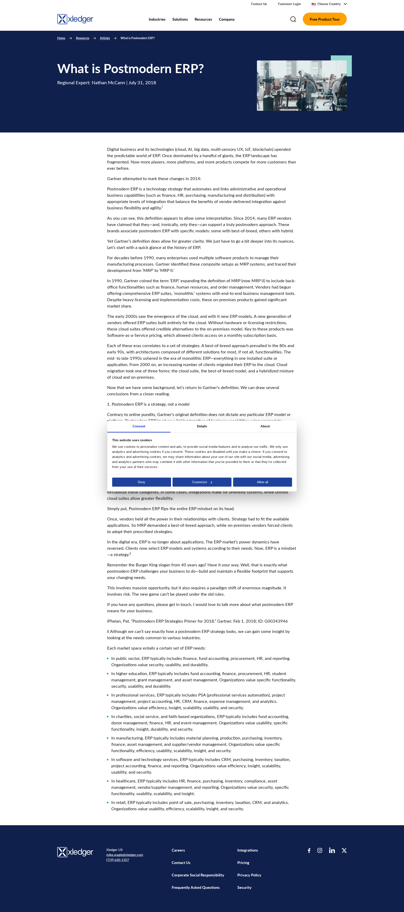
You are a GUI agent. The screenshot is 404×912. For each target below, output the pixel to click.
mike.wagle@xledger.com (124, 854)
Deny (141, 482)
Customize (199, 482)
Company (227, 19)
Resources (203, 19)
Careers (178, 850)
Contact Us (259, 4)
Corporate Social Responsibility (198, 874)
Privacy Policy (249, 874)
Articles (105, 38)
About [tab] (265, 426)
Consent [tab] (139, 426)
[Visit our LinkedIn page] (332, 850)
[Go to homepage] (75, 18)
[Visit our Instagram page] (319, 850)
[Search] (293, 19)
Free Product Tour (325, 19)
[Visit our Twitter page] (344, 850)
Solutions (180, 19)
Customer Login (289, 4)
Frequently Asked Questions (196, 887)
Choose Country (329, 4)
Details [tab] (202, 426)
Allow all (262, 482)
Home (61, 38)
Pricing (243, 862)
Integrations (247, 850)
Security (244, 887)
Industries (157, 19)
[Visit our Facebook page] (309, 850)
